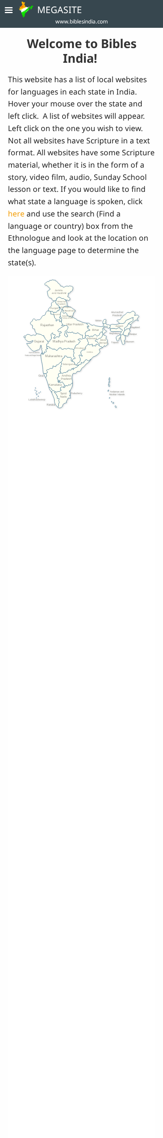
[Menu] (13, 11)
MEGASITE (59, 9)
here (17, 213)
